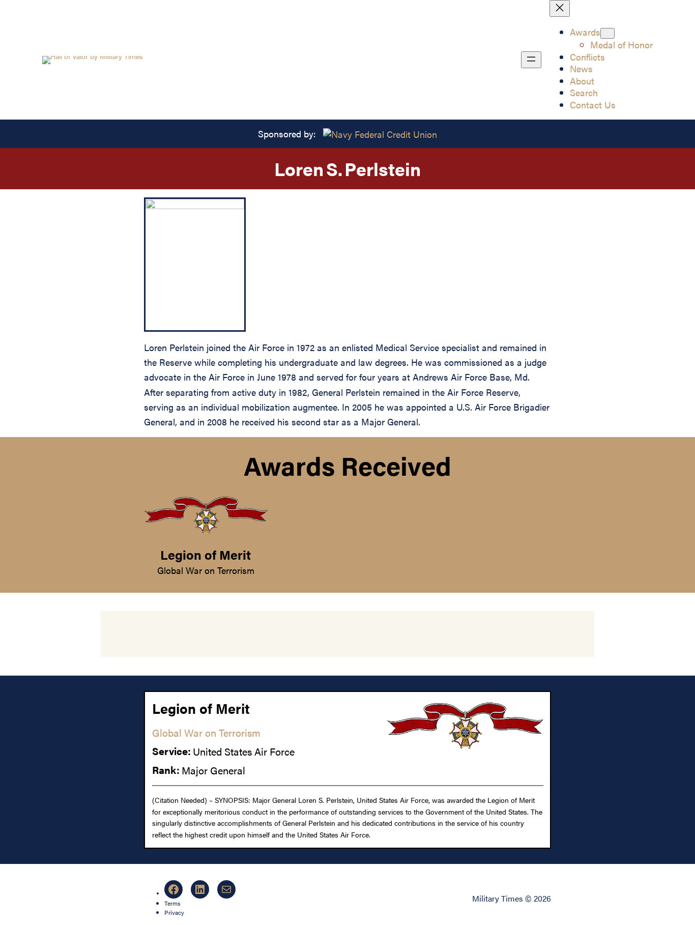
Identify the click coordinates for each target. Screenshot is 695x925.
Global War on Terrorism (205, 569)
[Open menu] (531, 59)
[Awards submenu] (607, 33)
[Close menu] (559, 8)
